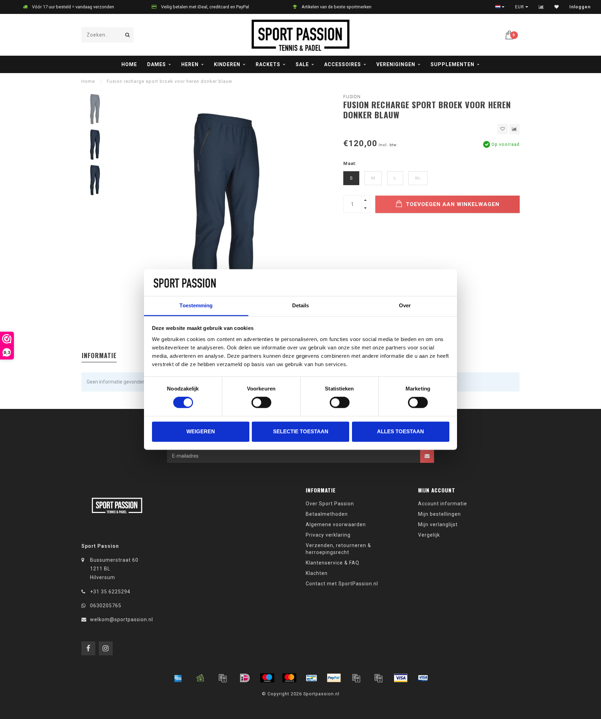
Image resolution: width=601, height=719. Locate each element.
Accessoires (342, 64)
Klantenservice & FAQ (332, 563)
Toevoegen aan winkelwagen (451, 204)
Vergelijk (429, 535)
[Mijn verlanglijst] (556, 7)
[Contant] (200, 678)
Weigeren (200, 431)
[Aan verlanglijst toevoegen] (502, 129)
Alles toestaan (400, 431)
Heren (190, 64)
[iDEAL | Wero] (245, 678)
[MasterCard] (289, 678)
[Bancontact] (311, 678)
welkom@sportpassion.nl (121, 619)
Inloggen (580, 7)
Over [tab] (405, 305)
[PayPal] (334, 678)
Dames (156, 64)
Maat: (350, 163)
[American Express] (178, 678)
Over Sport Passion (330, 503)
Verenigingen (395, 64)
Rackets (268, 64)
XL (418, 178)
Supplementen (452, 64)
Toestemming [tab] (196, 305)
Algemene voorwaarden (336, 524)
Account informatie (442, 503)
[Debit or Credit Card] (222, 678)
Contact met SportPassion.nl (342, 583)
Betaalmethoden (327, 514)
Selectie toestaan (300, 431)
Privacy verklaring (328, 535)
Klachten (317, 573)
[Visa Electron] (423, 678)
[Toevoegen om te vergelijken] (514, 129)
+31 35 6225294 (110, 591)
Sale (302, 64)
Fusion (352, 96)
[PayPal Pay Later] (378, 678)
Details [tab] (300, 305)
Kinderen (227, 64)
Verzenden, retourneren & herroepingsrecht (338, 549)
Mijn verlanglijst (438, 524)
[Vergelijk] (541, 7)
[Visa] (400, 678)
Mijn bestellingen (439, 514)
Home (129, 64)
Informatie (99, 355)
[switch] (261, 402)
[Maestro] (267, 678)
